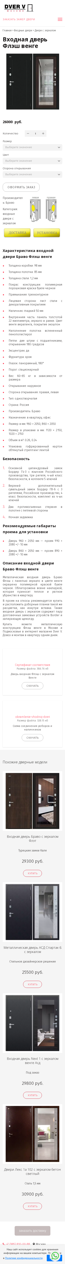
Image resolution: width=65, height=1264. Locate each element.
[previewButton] (32, 873)
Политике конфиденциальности (24, 1258)
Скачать (33, 685)
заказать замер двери (19, 19)
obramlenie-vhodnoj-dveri (32, 717)
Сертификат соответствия (32, 665)
